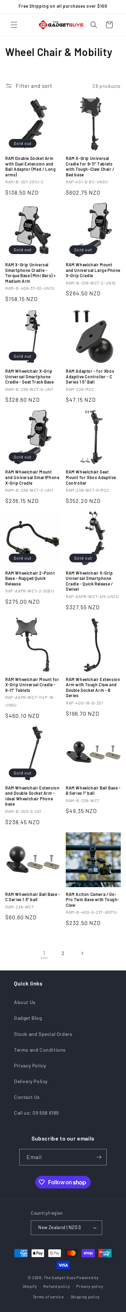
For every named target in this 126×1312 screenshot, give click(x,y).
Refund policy (56, 1286)
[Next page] (82, 953)
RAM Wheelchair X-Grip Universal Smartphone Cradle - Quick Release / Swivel (89, 581)
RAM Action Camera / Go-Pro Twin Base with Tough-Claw (92, 899)
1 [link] (44, 953)
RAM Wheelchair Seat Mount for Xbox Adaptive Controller (91, 477)
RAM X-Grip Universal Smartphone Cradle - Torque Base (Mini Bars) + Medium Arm (30, 272)
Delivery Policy (31, 1081)
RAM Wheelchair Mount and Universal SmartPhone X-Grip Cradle (32, 477)
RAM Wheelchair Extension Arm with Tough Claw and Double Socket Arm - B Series (93, 687)
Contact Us (27, 1097)
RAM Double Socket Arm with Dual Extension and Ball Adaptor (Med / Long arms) (30, 166)
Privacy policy (89, 1286)
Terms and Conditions (40, 1050)
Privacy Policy (30, 1065)
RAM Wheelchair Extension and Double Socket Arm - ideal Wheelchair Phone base (32, 796)
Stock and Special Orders (43, 1034)
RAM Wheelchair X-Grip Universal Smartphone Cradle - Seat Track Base (29, 376)
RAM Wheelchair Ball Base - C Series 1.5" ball (32, 897)
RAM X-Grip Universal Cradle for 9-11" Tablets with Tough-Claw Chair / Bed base (90, 166)
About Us (25, 1002)
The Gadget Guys (60, 1277)
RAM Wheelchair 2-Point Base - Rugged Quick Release (30, 578)
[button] (14, 25)
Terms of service (48, 1297)
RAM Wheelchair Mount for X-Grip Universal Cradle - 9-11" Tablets (32, 685)
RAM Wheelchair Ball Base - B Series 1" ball (93, 790)
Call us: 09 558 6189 (36, 1113)
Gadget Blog (28, 1018)
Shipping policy (85, 1297)
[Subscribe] (98, 1157)
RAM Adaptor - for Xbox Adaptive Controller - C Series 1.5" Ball (90, 376)
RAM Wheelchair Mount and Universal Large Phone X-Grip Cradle (93, 270)
